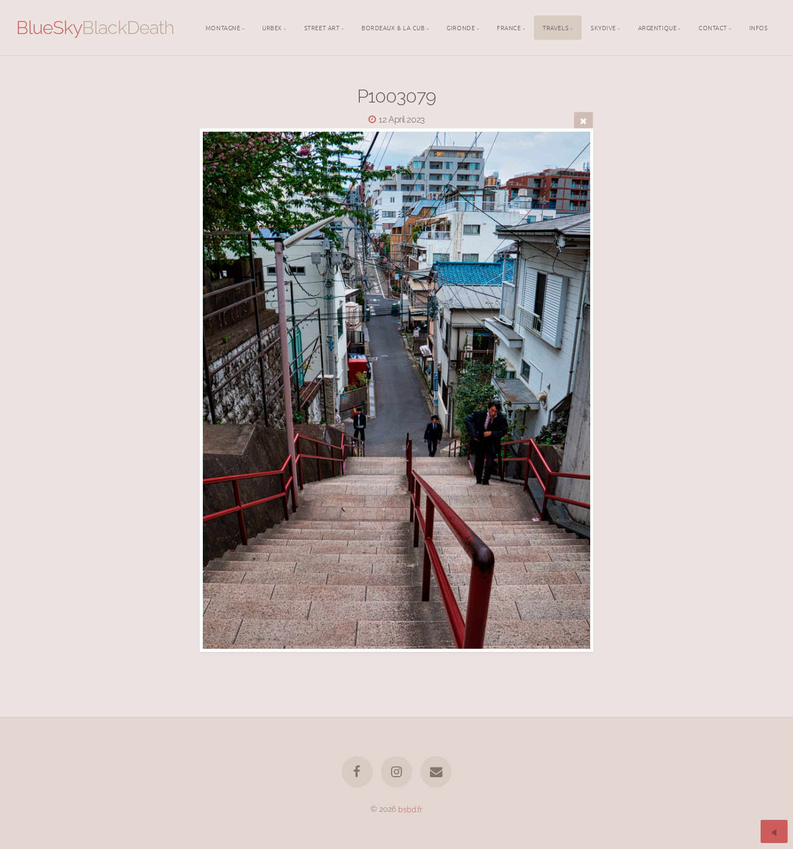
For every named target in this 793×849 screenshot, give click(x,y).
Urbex (272, 27)
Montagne (223, 27)
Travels (556, 27)
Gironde (461, 27)
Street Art (322, 27)
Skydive (603, 27)
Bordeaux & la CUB (393, 27)
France (509, 27)
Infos (758, 27)
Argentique (657, 27)
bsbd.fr (410, 808)
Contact (713, 27)
